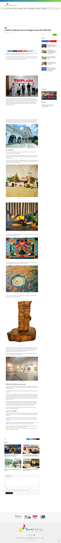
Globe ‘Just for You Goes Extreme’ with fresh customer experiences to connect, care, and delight (52, 69)
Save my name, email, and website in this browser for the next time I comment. (18, 490)
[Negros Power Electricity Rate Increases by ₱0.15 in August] (12, 463)
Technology (44, 8)
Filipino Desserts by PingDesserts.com (47, 105)
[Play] (42, 98)
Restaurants (20, 8)
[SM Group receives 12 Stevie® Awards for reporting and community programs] (12, 449)
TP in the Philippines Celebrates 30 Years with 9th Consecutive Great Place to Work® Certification (31, 455)
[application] (49, 95)
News (11, 8)
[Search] (56, 9)
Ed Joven (6, 32)
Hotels (25, 8)
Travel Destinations (31, 8)
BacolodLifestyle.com (34, 540)
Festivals (15, 8)
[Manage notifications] (59, 541)
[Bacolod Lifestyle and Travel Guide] (11, 4)
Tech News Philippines (45, 106)
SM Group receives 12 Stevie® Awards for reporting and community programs (11, 455)
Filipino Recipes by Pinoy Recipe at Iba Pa (48, 104)
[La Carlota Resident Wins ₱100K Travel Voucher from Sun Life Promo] (31, 463)
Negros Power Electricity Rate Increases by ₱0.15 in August (12, 470)
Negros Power (38, 8)
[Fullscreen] (55, 98)
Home (8, 8)
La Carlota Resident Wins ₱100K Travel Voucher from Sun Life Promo (30, 470)
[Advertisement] (40, 4)
